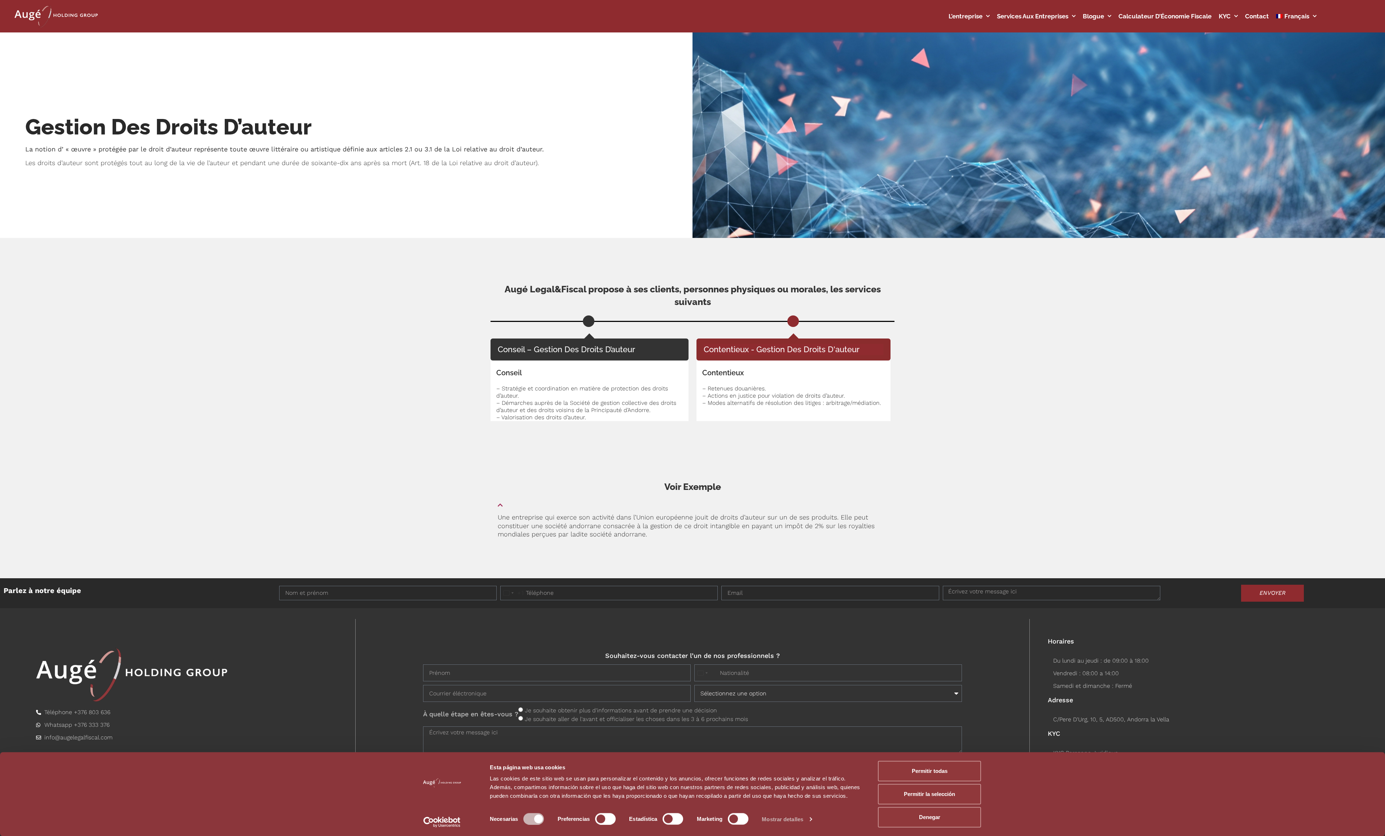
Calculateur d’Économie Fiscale (1165, 16)
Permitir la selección (929, 794)
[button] (692, 502)
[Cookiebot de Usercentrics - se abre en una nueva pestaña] (442, 822)
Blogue (1093, 16)
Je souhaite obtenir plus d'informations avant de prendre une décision (621, 710)
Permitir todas (929, 771)
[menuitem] (1296, 16)
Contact (1257, 16)
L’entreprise (965, 16)
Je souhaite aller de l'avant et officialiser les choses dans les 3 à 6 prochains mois (636, 719)
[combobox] (512, 593)
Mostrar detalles (782, 819)
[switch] (605, 818)
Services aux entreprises (1032, 16)
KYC (1225, 16)
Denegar (929, 817)
